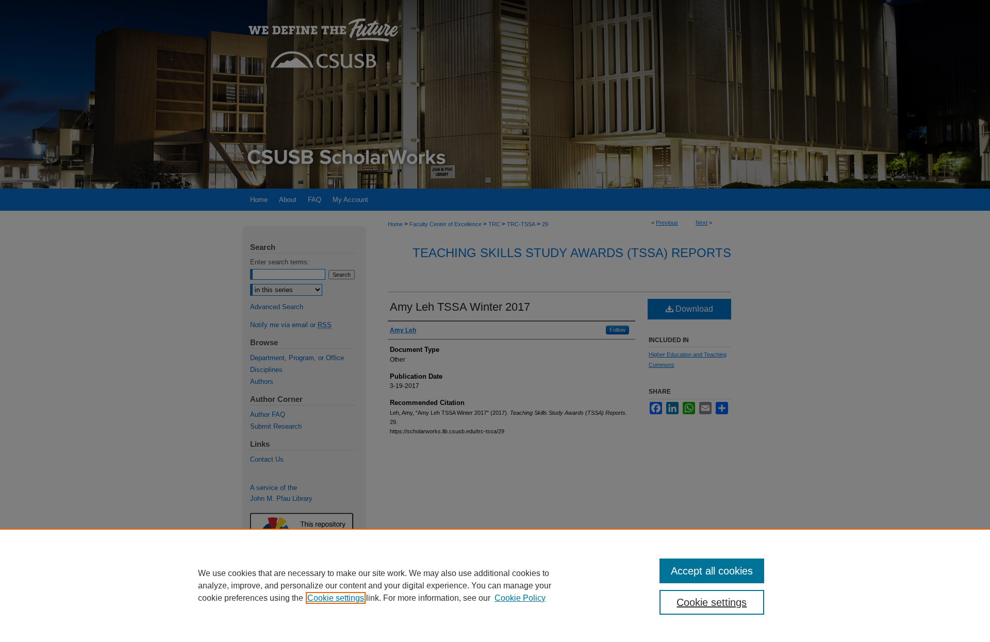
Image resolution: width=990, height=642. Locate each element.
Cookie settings (335, 598)
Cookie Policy (520, 598)
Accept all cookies (712, 571)
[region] (495, 585)
